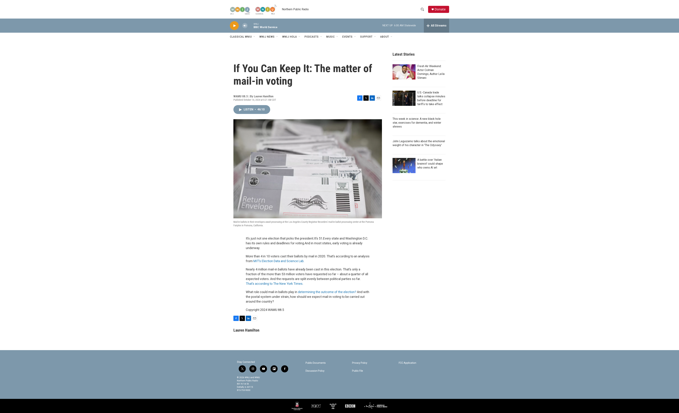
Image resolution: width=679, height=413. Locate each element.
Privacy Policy (359, 363)
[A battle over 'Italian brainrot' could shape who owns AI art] (404, 165)
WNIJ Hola (289, 36)
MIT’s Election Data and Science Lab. (278, 261)
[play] (234, 26)
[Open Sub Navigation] (254, 36)
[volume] (245, 26)
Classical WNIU (241, 36)
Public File (357, 371)
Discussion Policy (315, 371)
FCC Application (407, 363)
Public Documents (316, 363)
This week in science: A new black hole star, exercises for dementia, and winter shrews (417, 122)
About (384, 36)
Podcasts (311, 36)
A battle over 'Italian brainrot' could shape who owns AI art (430, 163)
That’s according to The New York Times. (274, 283)
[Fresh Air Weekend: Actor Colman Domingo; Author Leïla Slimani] (404, 71)
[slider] (250, 25)
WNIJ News (267, 36)
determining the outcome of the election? (327, 292)
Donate (440, 9)
